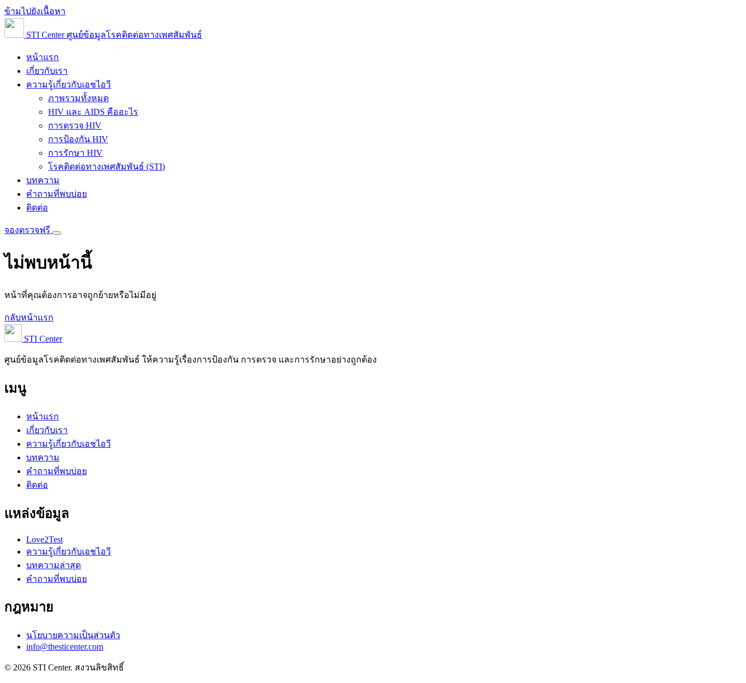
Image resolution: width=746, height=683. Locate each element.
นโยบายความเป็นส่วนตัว (73, 635)
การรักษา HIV (75, 152)
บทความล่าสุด (53, 565)
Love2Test (44, 539)
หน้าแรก (42, 57)
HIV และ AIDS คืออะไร (93, 111)
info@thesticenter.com (64, 646)
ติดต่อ (37, 207)
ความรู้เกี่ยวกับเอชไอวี (68, 84)
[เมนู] (56, 233)
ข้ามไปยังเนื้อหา (35, 11)
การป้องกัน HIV (78, 139)
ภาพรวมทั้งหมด (78, 98)
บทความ (43, 180)
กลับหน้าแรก (29, 317)
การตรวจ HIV (75, 125)
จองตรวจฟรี (28, 230)
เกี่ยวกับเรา (47, 70)
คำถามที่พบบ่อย (56, 194)
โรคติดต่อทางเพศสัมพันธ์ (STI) (106, 166)
